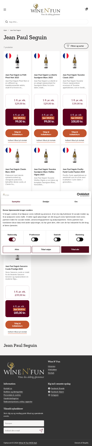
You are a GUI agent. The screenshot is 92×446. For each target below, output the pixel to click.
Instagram (54, 395)
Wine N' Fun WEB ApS (28, 443)
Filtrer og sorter (77, 46)
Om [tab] (76, 202)
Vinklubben (52, 369)
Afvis (17, 249)
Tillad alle (75, 249)
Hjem (5, 30)
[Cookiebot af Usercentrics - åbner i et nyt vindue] (78, 195)
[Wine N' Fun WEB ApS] (45, 10)
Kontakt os (8, 388)
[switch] (34, 239)
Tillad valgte (46, 249)
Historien (51, 366)
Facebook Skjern (57, 392)
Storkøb (51, 373)
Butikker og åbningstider (13, 392)
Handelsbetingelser (11, 398)
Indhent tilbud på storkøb (17, 140)
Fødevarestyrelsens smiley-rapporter (18, 401)
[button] (86, 9)
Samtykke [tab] (16, 202)
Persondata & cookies (12, 395)
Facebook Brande (57, 388)
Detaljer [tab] (46, 202)
